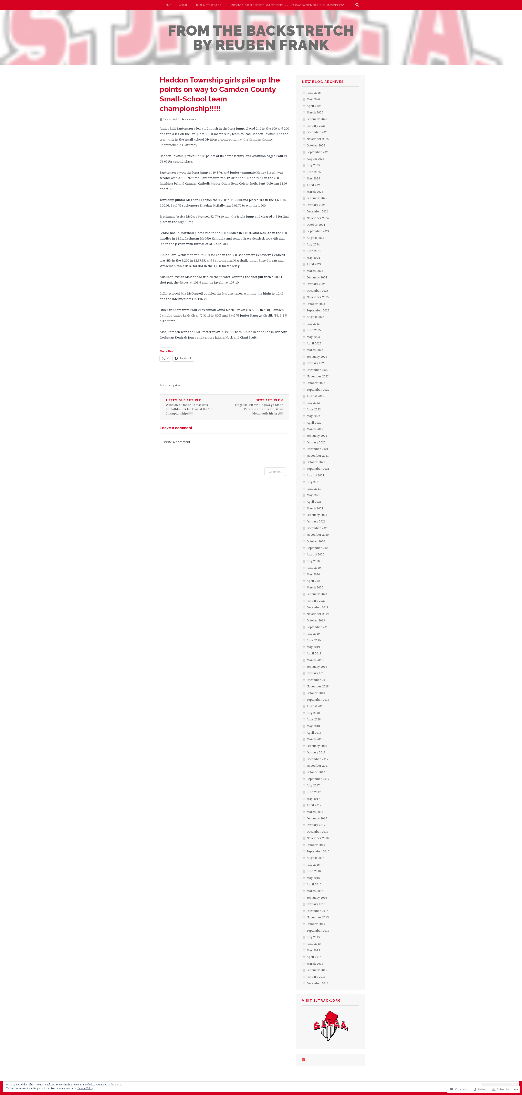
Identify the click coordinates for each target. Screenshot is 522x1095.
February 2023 (317, 356)
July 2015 (313, 937)
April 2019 (314, 653)
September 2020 (318, 548)
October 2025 (316, 145)
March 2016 (315, 891)
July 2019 (313, 633)
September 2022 (318, 389)
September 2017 (318, 779)
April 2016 (314, 884)
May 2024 (313, 257)
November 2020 (318, 535)
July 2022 (313, 403)
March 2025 (315, 191)
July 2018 (313, 713)
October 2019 (316, 620)
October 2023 (316, 304)
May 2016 (313, 878)
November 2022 (318, 376)
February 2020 (317, 594)
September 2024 (318, 231)
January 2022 (316, 442)
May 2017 (313, 798)
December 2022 (317, 370)
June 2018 (314, 719)
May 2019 (313, 647)
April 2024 (314, 264)
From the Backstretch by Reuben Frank (261, 37)
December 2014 (317, 983)
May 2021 (313, 495)
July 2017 (313, 785)
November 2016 (318, 838)
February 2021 (317, 515)
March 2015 (315, 963)
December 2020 (317, 528)
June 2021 (314, 488)
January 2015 (316, 976)
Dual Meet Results (208, 5)
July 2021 (313, 482)
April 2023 (314, 343)
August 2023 (315, 317)
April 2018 (314, 732)
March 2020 (315, 587)
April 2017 (314, 805)
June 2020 (314, 567)
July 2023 (313, 323)
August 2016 (315, 858)
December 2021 (317, 449)
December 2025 (317, 132)
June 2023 (314, 330)
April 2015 (314, 957)
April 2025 (314, 185)
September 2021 (318, 469)
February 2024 (317, 277)
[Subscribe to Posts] (303, 1060)
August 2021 (315, 475)
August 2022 (315, 396)
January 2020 (316, 600)
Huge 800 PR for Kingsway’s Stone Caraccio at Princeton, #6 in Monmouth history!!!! (259, 407)
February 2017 (317, 818)
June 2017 (314, 792)
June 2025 (314, 172)
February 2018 (317, 746)
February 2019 (317, 666)
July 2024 (313, 244)
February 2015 (317, 970)
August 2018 (315, 706)
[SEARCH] (357, 5)
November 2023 (318, 297)
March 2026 (315, 112)
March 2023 (315, 350)
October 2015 (316, 924)
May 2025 (313, 178)
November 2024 (318, 218)
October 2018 (316, 693)
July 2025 (313, 165)
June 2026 (314, 93)
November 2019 (318, 614)
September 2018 (318, 699)
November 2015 (318, 917)
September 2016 (318, 851)
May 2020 (313, 574)
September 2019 (318, 627)
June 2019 (314, 640)
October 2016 (316, 845)
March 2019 (315, 660)
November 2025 (318, 139)
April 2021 (314, 502)
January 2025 (316, 205)
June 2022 (314, 409)
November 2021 (318, 455)
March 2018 (315, 739)
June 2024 (314, 251)
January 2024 (316, 284)
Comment (275, 471)
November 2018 (318, 686)
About (183, 5)
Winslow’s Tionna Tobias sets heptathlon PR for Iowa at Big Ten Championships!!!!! (189, 407)
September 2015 (318, 930)
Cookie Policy (85, 1088)
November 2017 (318, 765)
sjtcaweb (190, 119)
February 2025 (317, 198)
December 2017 (317, 759)
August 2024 (315, 238)
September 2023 (318, 310)
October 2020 (316, 541)
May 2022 (313, 416)
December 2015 (317, 911)
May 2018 (313, 726)
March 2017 (315, 812)
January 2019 (316, 673)
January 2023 (316, 363)
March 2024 (315, 271)
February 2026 (317, 119)
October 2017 (316, 772)
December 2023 (317, 290)
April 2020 (314, 581)
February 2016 (317, 897)
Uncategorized (172, 385)
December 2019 (317, 607)
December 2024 (317, 211)
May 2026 (313, 99)
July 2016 (313, 864)
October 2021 (316, 462)
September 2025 (318, 152)
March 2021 (315, 508)
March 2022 (315, 429)
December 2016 (317, 831)
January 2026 (316, 126)
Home (167, 5)
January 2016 (316, 904)
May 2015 (313, 950)
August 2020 (315, 554)
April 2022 (314, 422)
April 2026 (314, 106)
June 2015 (314, 943)
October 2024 (316, 224)
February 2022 (317, 436)
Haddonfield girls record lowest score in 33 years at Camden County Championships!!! (287, 5)
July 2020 (313, 561)
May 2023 (313, 337)
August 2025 (315, 159)
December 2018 (317, 680)
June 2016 (314, 871)
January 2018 (316, 752)
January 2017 (316, 825)
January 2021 (316, 521)
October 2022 (316, 383)
